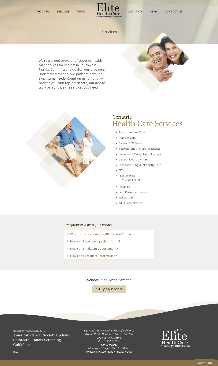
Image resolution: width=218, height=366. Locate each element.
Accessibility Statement (99, 351)
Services (63, 11)
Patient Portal (205, 362)
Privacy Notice (124, 351)
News (154, 11)
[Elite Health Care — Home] (109, 17)
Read (16, 352)
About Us (43, 11)
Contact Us (174, 11)
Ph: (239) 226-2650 (109, 341)
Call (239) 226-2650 (109, 289)
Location (135, 11)
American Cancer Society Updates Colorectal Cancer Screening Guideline (41, 339)
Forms (81, 11)
